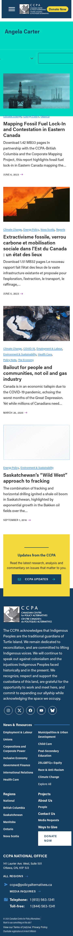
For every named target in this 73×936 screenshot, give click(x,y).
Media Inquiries (23, 891)
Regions (9, 794)
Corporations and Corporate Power (14, 748)
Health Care (45, 354)
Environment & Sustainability (19, 354)
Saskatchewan (13, 815)
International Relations (18, 772)
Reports (45, 116)
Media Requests (48, 820)
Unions (7, 739)
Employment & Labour (49, 348)
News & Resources (17, 725)
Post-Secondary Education (48, 753)
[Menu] (12, 9)
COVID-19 (29, 348)
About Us (45, 800)
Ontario (8, 829)
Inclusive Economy (15, 758)
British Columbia (14, 808)
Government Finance (16, 765)
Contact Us (46, 813)
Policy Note (9, 359)
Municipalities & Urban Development (53, 734)
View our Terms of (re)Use (17, 927)
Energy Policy (31, 116)
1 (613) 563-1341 (42, 899)
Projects (44, 794)
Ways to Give (47, 827)
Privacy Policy (39, 927)
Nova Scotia (48, 229)
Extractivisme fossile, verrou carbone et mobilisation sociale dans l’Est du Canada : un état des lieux (35, 245)
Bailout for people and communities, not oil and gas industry (35, 373)
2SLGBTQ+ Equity (50, 763)
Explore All (44, 784)
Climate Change (12, 116)
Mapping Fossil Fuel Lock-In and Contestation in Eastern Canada (34, 129)
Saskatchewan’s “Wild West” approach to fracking (35, 478)
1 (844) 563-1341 (42, 906)
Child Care (45, 744)
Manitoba (9, 822)
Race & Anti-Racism (51, 770)
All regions (13, 876)
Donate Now (57, 9)
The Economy (26, 359)
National (9, 801)
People (42, 807)
